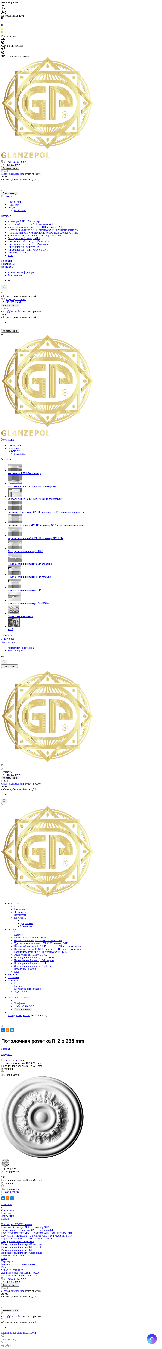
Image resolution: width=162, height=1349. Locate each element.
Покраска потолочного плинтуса (19, 1275)
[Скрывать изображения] (2, 43)
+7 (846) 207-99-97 (16, 162)
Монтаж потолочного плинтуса (18, 1264)
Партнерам (13, 204)
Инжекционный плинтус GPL (24, 247)
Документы (14, 207)
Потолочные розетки (19, 252)
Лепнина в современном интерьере (20, 1272)
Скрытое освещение (12, 1269)
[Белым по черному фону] (2, 22)
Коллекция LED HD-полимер (24, 221)
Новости (6, 260)
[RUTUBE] (9, 280)
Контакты (7, 266)
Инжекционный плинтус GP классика (28, 241)
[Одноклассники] (7, 1030)
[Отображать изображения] (3, 39)
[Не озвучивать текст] (2, 53)
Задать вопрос (15, 275)
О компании (14, 202)
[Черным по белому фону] (2, 19)
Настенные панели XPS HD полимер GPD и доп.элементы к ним (43, 232)
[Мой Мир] (12, 1030)
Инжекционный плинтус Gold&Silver (28, 249)
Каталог (6, 215)
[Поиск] (4, 287)
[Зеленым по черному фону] (2, 33)
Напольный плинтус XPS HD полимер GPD (32, 224)
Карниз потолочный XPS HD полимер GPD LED (34, 235)
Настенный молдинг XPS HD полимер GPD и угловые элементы (43, 229)
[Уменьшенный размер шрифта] (2, 5)
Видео (4, 1267)
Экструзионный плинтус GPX (24, 238)
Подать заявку (9, 193)
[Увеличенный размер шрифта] (4, 13)
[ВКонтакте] (3, 1030)
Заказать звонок (10, 168)
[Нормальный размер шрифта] (3, 8)
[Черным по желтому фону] (2, 29)
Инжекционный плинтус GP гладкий (28, 244)
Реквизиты (20, 210)
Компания (7, 196)
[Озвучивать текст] (3, 49)
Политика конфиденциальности (18, 1332)
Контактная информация (21, 272)
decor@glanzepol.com (12, 173)
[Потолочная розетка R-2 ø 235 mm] (42, 1157)
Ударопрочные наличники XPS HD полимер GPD (35, 227)
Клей (10, 255)
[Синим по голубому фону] (2, 26)
